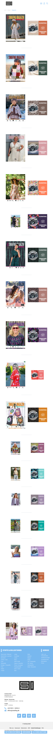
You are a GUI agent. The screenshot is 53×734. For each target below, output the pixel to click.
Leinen (15, 658)
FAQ (43, 728)
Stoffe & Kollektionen (12, 650)
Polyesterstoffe (17, 667)
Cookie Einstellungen (36, 728)
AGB (29, 728)
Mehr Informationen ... (38, 730)
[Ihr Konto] (44, 3)
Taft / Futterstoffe (31, 661)
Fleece (2, 668)
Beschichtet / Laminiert (6, 656)
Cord (2, 661)
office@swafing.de (13, 710)
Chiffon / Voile (4, 659)
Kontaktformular (45, 659)
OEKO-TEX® (17, 661)
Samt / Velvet (17, 668)
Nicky (15, 659)
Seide (28, 654)
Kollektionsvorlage (45, 657)
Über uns (12, 728)
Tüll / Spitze (30, 663)
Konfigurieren (26, 732)
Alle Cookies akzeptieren (39, 732)
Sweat (28, 659)
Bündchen (3, 658)
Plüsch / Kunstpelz (18, 665)
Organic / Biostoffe (18, 663)
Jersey (15, 654)
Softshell (29, 656)
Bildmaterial (44, 661)
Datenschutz (24, 728)
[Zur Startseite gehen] (9, 3)
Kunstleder (16, 656)
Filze (2, 667)
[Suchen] (47, 3)
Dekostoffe (3, 663)
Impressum (17, 728)
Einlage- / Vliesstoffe (5, 665)
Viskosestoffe (30, 665)
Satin (15, 670)
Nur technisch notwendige (12, 732)
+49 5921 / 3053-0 (13, 708)
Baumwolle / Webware (6, 654)
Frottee (2, 670)
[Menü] (41, 3)
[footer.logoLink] (26, 685)
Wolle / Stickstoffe (31, 667)
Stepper (29, 658)
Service (46, 650)
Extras (42, 663)
